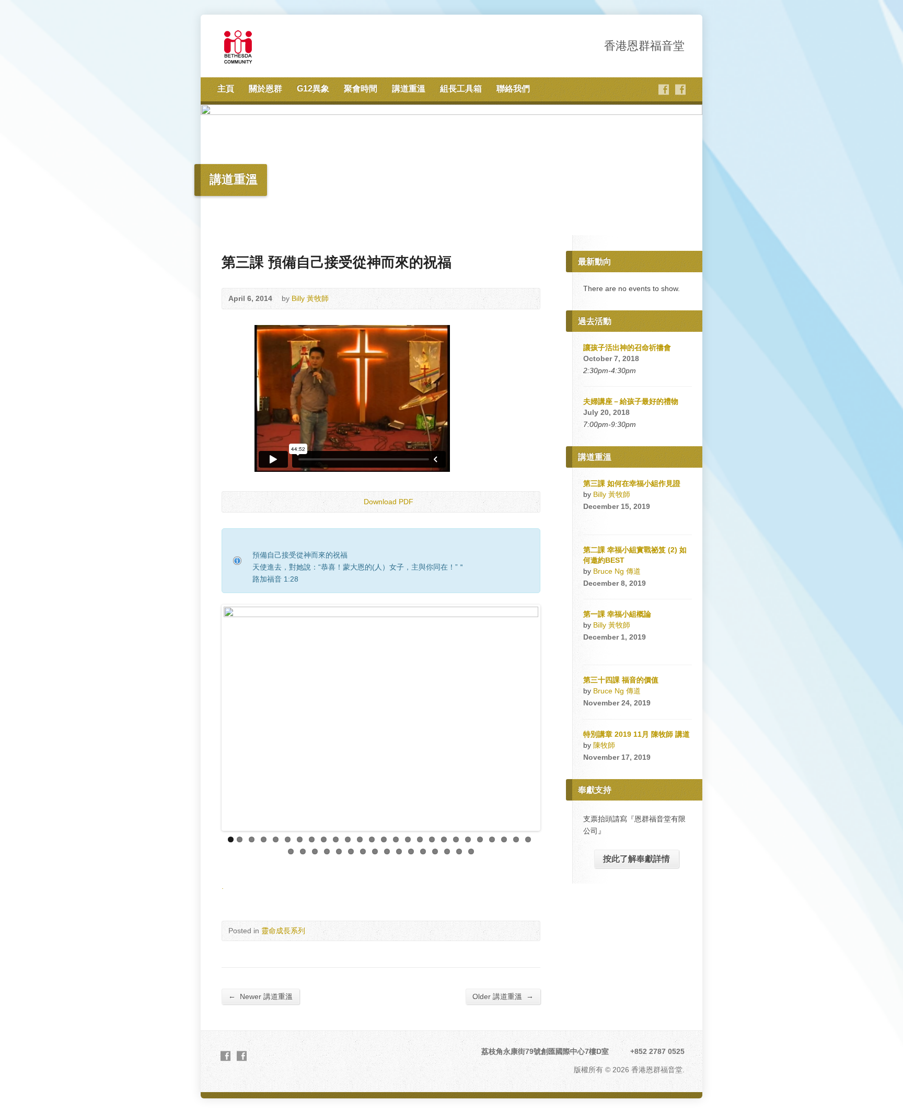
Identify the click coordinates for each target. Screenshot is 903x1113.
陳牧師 (604, 745)
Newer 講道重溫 (260, 996)
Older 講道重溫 (503, 996)
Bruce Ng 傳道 (617, 571)
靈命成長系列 (283, 930)
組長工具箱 (461, 88)
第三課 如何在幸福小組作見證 (631, 483)
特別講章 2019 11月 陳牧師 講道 (636, 734)
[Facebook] (663, 89)
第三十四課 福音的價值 (620, 680)
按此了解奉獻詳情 (636, 858)
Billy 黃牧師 (310, 298)
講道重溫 (408, 88)
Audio (604, 519)
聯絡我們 (513, 88)
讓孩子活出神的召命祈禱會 (627, 347)
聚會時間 (360, 88)
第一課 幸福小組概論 (617, 614)
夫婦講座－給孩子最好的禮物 (630, 401)
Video (588, 519)
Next (553, 718)
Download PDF (355, 502)
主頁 (225, 88)
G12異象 (313, 88)
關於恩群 (265, 88)
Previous (208, 718)
